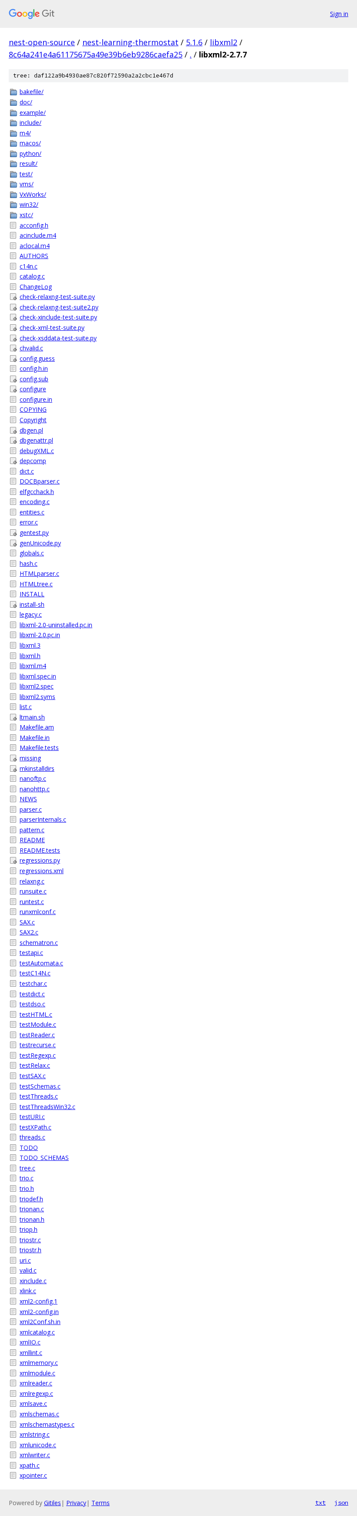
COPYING (33, 409)
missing (30, 758)
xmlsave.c (33, 1403)
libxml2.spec (37, 686)
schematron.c (39, 942)
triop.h (28, 1229)
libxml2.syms (37, 696)
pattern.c (32, 830)
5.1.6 (194, 42)
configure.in (36, 399)
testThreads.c (39, 1096)
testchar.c (33, 983)
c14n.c (28, 266)
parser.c (31, 809)
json (341, 1502)
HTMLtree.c (36, 584)
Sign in (339, 14)
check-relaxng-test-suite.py (57, 296)
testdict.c (32, 994)
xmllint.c (31, 1352)
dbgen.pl (31, 430)
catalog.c (32, 276)
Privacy (76, 1503)
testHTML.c (36, 1014)
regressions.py (40, 860)
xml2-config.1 (38, 1301)
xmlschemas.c (39, 1414)
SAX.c (27, 922)
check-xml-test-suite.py (52, 327)
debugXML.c (37, 451)
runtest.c (32, 901)
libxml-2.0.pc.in (40, 635)
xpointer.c (33, 1475)
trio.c (27, 1178)
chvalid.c (31, 348)
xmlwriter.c (35, 1455)
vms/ (27, 184)
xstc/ (26, 215)
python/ (30, 153)
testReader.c (37, 1035)
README (32, 840)
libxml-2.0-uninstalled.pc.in (56, 625)
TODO (29, 1147)
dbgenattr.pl (36, 440)
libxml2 (223, 42)
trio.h (27, 1188)
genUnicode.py (40, 543)
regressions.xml (42, 871)
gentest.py (34, 532)
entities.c (32, 512)
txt (320, 1502)
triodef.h (31, 1199)
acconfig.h (34, 225)
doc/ (26, 102)
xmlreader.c (36, 1383)
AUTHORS (34, 256)
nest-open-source (42, 42)
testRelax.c (35, 1065)
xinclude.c (33, 1281)
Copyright (33, 420)
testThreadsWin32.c (47, 1107)
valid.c (28, 1270)
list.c (26, 707)
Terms (100, 1503)
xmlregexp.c (36, 1393)
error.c (29, 522)
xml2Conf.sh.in (40, 1322)
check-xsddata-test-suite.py (58, 338)
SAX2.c (29, 932)
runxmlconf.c (38, 912)
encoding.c (35, 501)
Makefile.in (35, 737)
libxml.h (30, 656)
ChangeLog (36, 286)
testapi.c (31, 952)
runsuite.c (33, 891)
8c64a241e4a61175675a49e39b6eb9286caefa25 (95, 54)
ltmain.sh (32, 717)
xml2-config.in (39, 1312)
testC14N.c (35, 973)
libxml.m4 (33, 666)
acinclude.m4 (38, 235)
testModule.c (38, 1024)
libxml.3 (30, 645)
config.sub (34, 379)
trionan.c (32, 1209)
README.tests (40, 850)
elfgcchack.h (37, 491)
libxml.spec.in (38, 676)
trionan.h (32, 1219)
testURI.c (32, 1117)
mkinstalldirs (37, 768)
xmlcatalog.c (37, 1332)
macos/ (30, 143)
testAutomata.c (41, 963)
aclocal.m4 (35, 246)
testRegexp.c (38, 1055)
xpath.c (30, 1465)
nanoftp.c (33, 778)
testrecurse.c (38, 1045)
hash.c (28, 563)
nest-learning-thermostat (130, 42)
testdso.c (32, 1004)
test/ (26, 174)
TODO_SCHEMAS (44, 1157)
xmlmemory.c (39, 1362)
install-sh (32, 604)
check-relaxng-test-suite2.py (59, 307)
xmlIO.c (30, 1342)
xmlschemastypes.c (47, 1424)
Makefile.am (37, 727)
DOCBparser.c (40, 481)
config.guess (37, 358)
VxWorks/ (33, 194)
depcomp (33, 461)
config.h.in (34, 368)
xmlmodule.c (37, 1373)
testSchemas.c (40, 1086)
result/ (28, 163)
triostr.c (30, 1240)
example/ (33, 112)
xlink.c (28, 1291)
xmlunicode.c (38, 1445)
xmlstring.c (35, 1434)
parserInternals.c (43, 819)
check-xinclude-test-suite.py (58, 317)
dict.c (27, 471)
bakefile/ (32, 91)
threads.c (32, 1137)
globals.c (32, 553)
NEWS (28, 799)
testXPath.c (35, 1127)
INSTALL (32, 594)
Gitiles (52, 1503)
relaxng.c (32, 881)
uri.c (25, 1260)
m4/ (25, 133)
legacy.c (31, 614)
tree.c (27, 1168)
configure (33, 389)
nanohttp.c (35, 789)
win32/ (29, 204)
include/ (30, 122)
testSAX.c (33, 1076)
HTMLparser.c (39, 573)
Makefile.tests (39, 747)
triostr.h (30, 1250)
